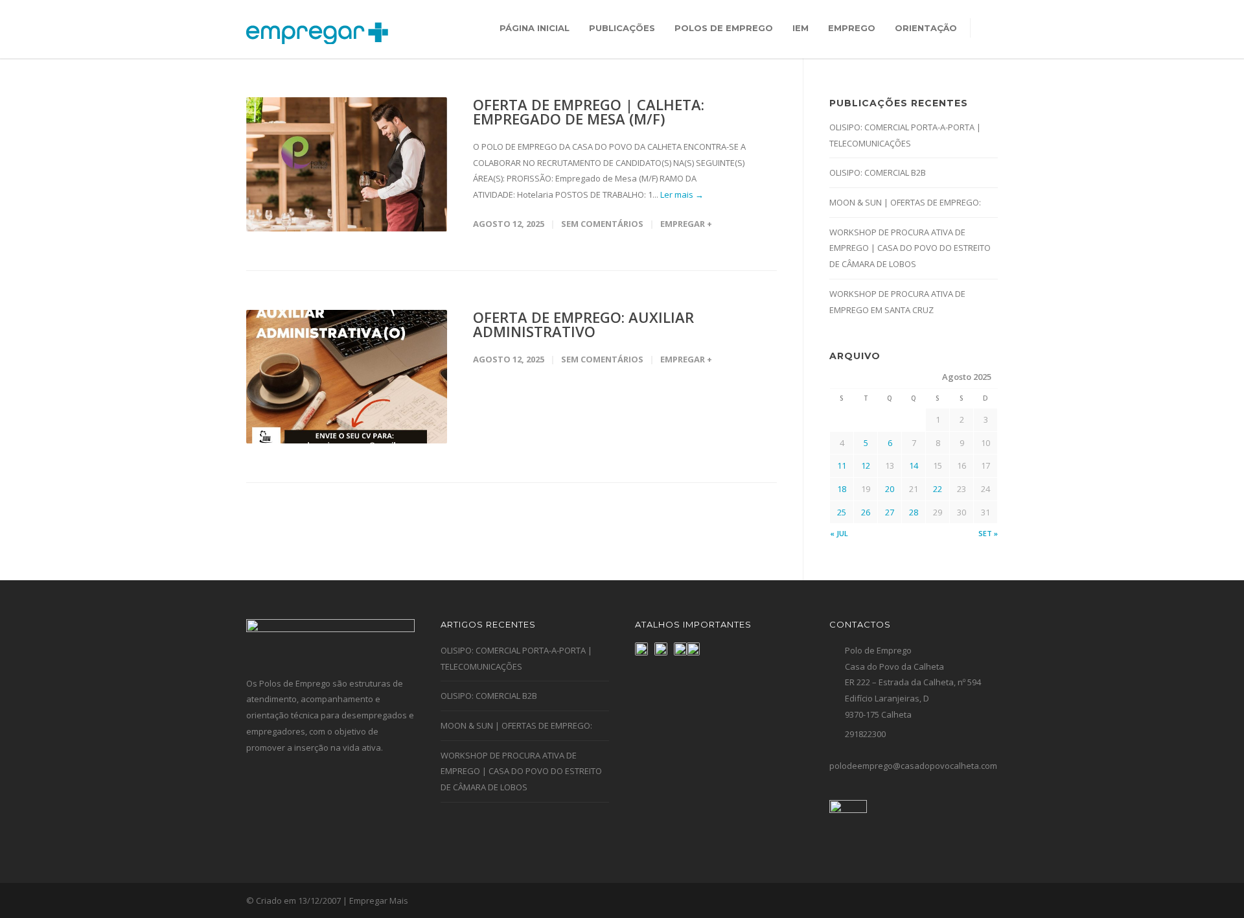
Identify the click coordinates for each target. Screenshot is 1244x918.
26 (865, 512)
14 (913, 465)
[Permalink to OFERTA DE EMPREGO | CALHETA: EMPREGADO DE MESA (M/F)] (346, 164)
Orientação (926, 28)
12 (865, 465)
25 (841, 512)
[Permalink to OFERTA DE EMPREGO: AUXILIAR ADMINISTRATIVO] (346, 377)
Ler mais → (682, 194)
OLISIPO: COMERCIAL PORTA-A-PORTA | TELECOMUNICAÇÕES (905, 135)
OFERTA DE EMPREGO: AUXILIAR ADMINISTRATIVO (583, 324)
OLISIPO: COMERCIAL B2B (877, 172)
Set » (988, 533)
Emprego (851, 28)
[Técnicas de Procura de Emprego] (660, 648)
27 (889, 512)
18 (841, 489)
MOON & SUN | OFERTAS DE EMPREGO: (905, 202)
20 (889, 489)
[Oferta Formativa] (641, 648)
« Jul (839, 533)
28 (913, 512)
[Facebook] (959, 901)
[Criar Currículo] (680, 648)
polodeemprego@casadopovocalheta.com (913, 765)
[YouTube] (985, 901)
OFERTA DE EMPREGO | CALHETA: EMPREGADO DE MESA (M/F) (588, 111)
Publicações (622, 28)
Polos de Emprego (723, 28)
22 (937, 489)
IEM (800, 28)
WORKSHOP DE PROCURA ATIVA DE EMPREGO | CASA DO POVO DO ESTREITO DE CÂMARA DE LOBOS (910, 248)
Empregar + (686, 224)
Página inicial (535, 28)
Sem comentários (602, 224)
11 (841, 465)
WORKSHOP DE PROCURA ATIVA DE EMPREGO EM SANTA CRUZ (897, 302)
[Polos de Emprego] (693, 648)
